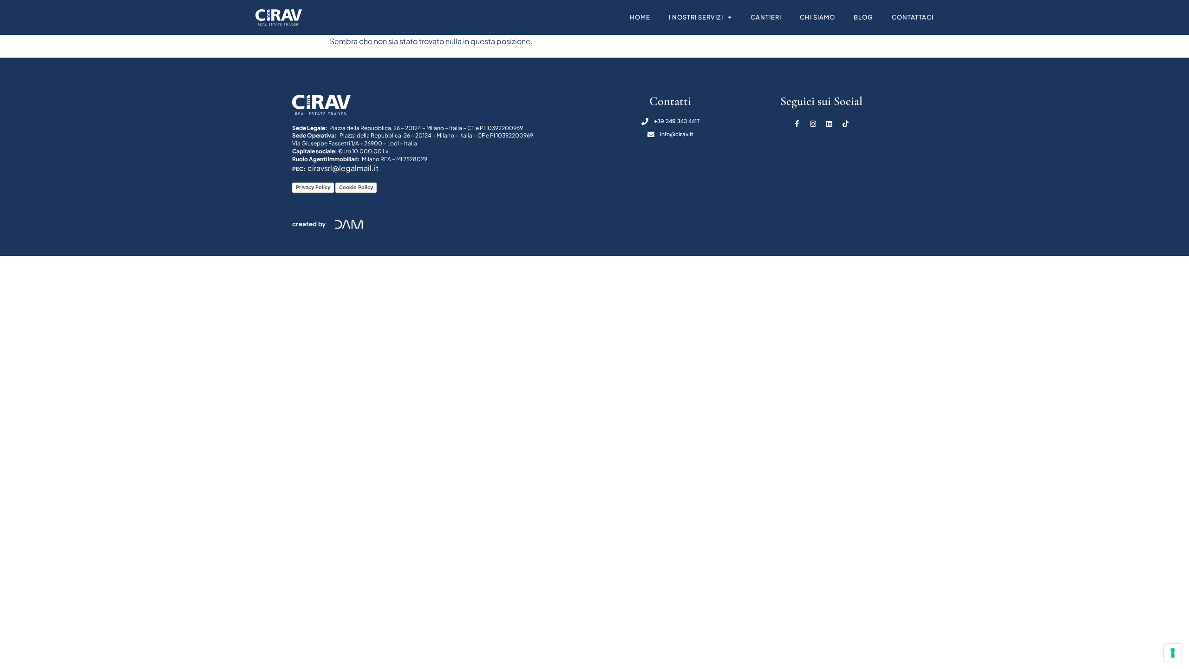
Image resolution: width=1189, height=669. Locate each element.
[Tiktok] (845, 123)
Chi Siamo (817, 17)
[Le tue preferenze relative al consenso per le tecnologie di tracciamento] (1173, 653)
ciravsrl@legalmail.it (343, 168)
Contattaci (913, 17)
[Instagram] (813, 123)
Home (640, 17)
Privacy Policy (313, 187)
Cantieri (766, 17)
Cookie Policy (356, 187)
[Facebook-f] (796, 123)
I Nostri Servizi (696, 17)
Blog (863, 17)
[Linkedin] (829, 123)
